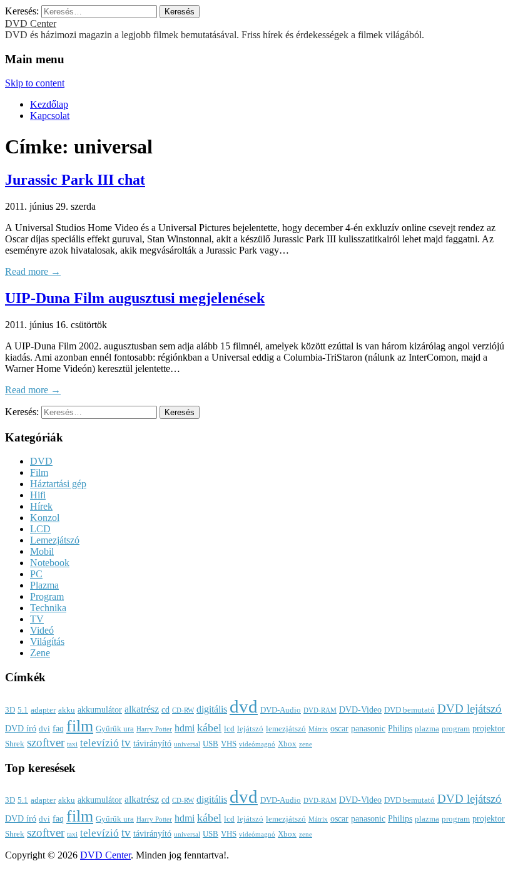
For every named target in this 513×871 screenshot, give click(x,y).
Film (39, 472)
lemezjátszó (286, 728)
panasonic (368, 728)
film (79, 726)
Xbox (287, 744)
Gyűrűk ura (115, 728)
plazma (427, 728)
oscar (339, 728)
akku (66, 710)
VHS (228, 744)
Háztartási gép (58, 483)
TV (37, 619)
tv (126, 742)
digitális (211, 709)
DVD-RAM (320, 710)
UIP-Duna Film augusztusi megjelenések (135, 298)
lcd (229, 728)
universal (187, 744)
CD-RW (183, 710)
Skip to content (34, 83)
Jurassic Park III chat (75, 180)
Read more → (33, 271)
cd (165, 709)
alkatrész (141, 709)
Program (47, 596)
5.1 (23, 710)
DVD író (20, 728)
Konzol (44, 517)
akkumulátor (100, 709)
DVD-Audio (280, 710)
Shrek (14, 744)
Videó (42, 630)
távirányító (152, 743)
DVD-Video (360, 709)
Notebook (49, 562)
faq (58, 728)
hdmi (185, 728)
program (456, 728)
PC (36, 574)
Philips (400, 728)
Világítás (47, 641)
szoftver (45, 742)
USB (210, 744)
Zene (40, 652)
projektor (488, 728)
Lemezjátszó (54, 540)
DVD (41, 461)
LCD (40, 528)
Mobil (42, 551)
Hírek (41, 506)
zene (305, 744)
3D (10, 710)
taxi (72, 744)
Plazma (44, 585)
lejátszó (250, 728)
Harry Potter (154, 729)
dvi (44, 728)
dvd (244, 706)
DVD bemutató (409, 710)
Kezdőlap (49, 104)
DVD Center (30, 23)
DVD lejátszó (469, 708)
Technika (48, 607)
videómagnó (257, 744)
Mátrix (318, 729)
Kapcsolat (49, 115)
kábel (209, 727)
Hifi (38, 495)
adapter (43, 710)
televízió (99, 743)
